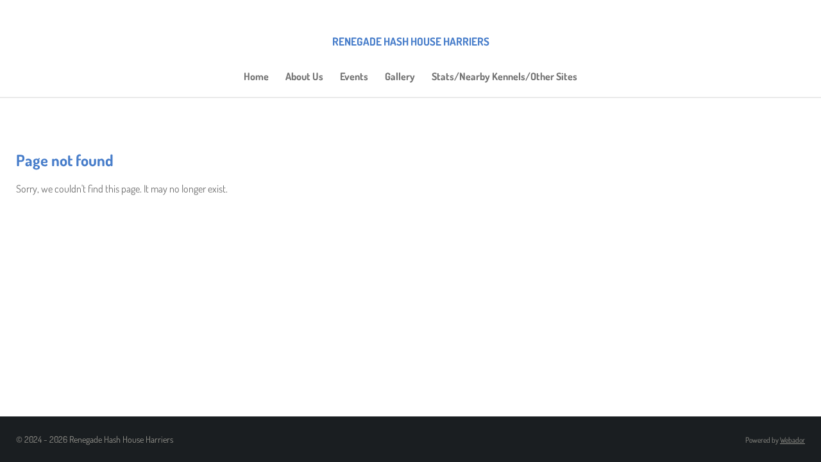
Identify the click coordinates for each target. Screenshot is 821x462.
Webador (792, 440)
